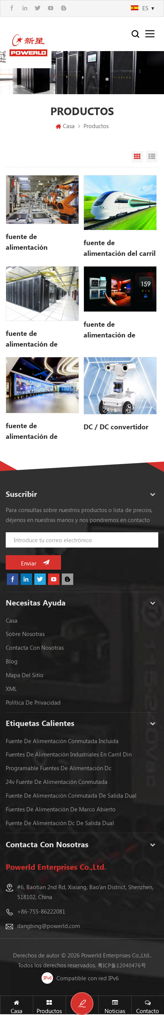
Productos (96, 126)
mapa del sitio (24, 675)
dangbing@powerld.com (48, 926)
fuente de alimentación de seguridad (109, 330)
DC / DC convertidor (116, 426)
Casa (69, 126)
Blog (12, 661)
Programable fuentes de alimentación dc (58, 768)
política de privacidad (33, 702)
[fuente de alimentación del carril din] (120, 202)
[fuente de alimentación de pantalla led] (42, 385)
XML (11, 688)
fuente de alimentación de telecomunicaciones (38, 339)
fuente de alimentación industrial (27, 242)
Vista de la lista (152, 156)
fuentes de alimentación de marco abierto (61, 809)
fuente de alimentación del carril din (120, 248)
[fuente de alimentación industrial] (42, 199)
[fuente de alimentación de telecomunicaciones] (42, 293)
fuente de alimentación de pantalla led (32, 431)
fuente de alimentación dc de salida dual (60, 823)
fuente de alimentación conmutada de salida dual (71, 795)
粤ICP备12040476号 (122, 965)
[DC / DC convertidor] (120, 385)
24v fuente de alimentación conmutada (57, 781)
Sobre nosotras (25, 634)
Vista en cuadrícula (137, 156)
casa (12, 620)
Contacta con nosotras (35, 647)
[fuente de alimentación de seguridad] (120, 289)
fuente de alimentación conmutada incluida (62, 741)
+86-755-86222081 (41, 911)
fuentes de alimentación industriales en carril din (69, 754)
